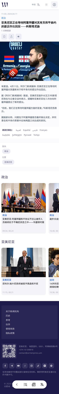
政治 (6, 151)
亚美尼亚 (8, 162)
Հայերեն (6, 135)
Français (43, 130)
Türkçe (36, 135)
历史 (8, 315)
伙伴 (8, 324)
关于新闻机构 (12, 311)
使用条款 (10, 328)
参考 (8, 320)
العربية (18, 130)
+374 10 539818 (26, 349)
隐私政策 (10, 333)
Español (26, 130)
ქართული (17, 135)
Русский (27, 135)
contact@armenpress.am (30, 353)
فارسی (35, 130)
